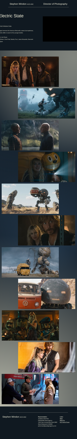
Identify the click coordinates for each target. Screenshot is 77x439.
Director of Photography (55, 4)
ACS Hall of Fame (64, 422)
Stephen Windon (11, 417)
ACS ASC (23, 417)
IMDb (61, 418)
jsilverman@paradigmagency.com (47, 426)
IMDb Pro (62, 420)
